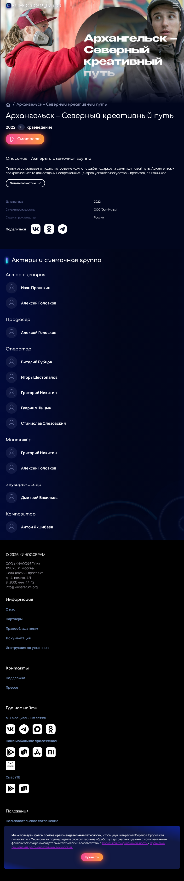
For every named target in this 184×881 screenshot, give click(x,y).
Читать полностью (23, 183)
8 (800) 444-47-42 (20, 582)
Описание (16, 158)
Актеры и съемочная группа (61, 158)
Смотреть (28, 139)
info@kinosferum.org (22, 587)
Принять (92, 857)
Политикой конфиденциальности (125, 843)
